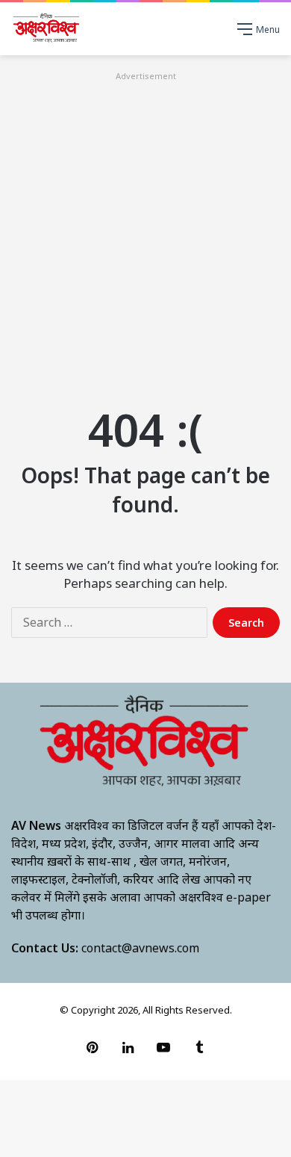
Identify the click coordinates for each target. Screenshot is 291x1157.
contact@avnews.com (140, 948)
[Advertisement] (145, 230)
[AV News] (46, 29)
